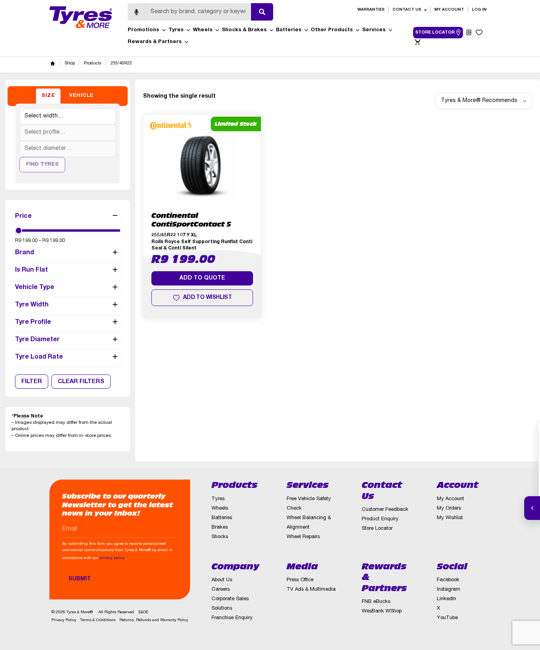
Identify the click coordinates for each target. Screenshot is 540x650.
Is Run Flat (31, 270)
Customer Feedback (385, 509)
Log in (479, 10)
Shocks (219, 537)
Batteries (288, 30)
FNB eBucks (376, 602)
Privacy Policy (63, 620)
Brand (24, 253)
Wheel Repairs (303, 537)
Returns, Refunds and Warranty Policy (153, 620)
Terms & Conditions (97, 620)
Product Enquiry (380, 519)
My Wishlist (450, 518)
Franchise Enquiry (232, 618)
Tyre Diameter (37, 340)
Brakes (219, 527)
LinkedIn (446, 599)
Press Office (300, 580)
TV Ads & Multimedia (311, 589)
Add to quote (202, 278)
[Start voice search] (136, 12)
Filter (31, 382)
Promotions (143, 30)
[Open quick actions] (532, 508)
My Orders (449, 508)
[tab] (48, 96)
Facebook (448, 580)
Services (373, 30)
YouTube (447, 618)
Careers (220, 589)
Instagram (448, 589)
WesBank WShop (382, 611)
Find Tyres (42, 164)
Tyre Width (32, 305)
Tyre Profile (33, 322)
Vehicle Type (34, 288)
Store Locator (377, 528)
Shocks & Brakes (244, 30)
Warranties (371, 10)
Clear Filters (81, 382)
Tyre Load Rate (39, 357)
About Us (221, 580)
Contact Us (407, 10)
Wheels (202, 30)
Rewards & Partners (154, 42)
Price (23, 217)
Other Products (332, 30)
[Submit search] (262, 12)
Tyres (175, 30)
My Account (449, 10)
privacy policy (112, 558)
